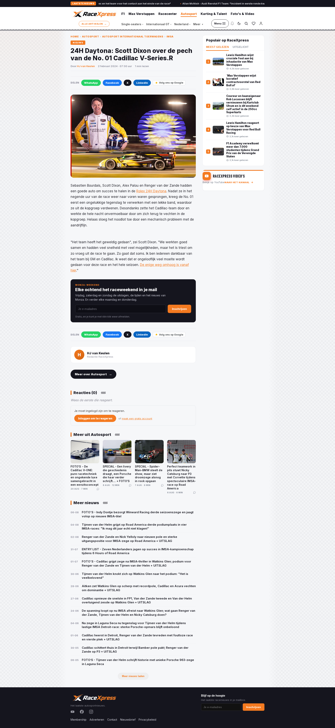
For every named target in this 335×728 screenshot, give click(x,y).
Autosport (189, 14)
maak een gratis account (137, 418)
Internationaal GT (158, 24)
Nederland (182, 24)
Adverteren (97, 719)
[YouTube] (72, 712)
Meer (198, 24)
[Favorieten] (253, 23)
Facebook (112, 82)
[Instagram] (91, 712)
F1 (123, 14)
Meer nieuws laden (133, 676)
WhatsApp (91, 82)
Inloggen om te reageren (95, 418)
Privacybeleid (147, 719)
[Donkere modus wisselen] (239, 23)
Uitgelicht (241, 47)
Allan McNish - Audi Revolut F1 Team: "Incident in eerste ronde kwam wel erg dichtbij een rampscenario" (231, 3)
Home (75, 36)
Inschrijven (179, 309)
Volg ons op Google (171, 82)
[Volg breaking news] (232, 23)
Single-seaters (132, 24)
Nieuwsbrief (128, 719)
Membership (78, 719)
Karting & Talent (214, 14)
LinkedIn (142, 82)
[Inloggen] (260, 23)
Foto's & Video (242, 14)
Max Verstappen (142, 14)
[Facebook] (82, 712)
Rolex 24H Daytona (151, 191)
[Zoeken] (246, 23)
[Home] (94, 13)
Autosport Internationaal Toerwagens (132, 36)
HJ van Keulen (86, 66)
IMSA (170, 36)
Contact (112, 719)
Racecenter (167, 14)
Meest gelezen (217, 47)
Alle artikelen (94, 23)
